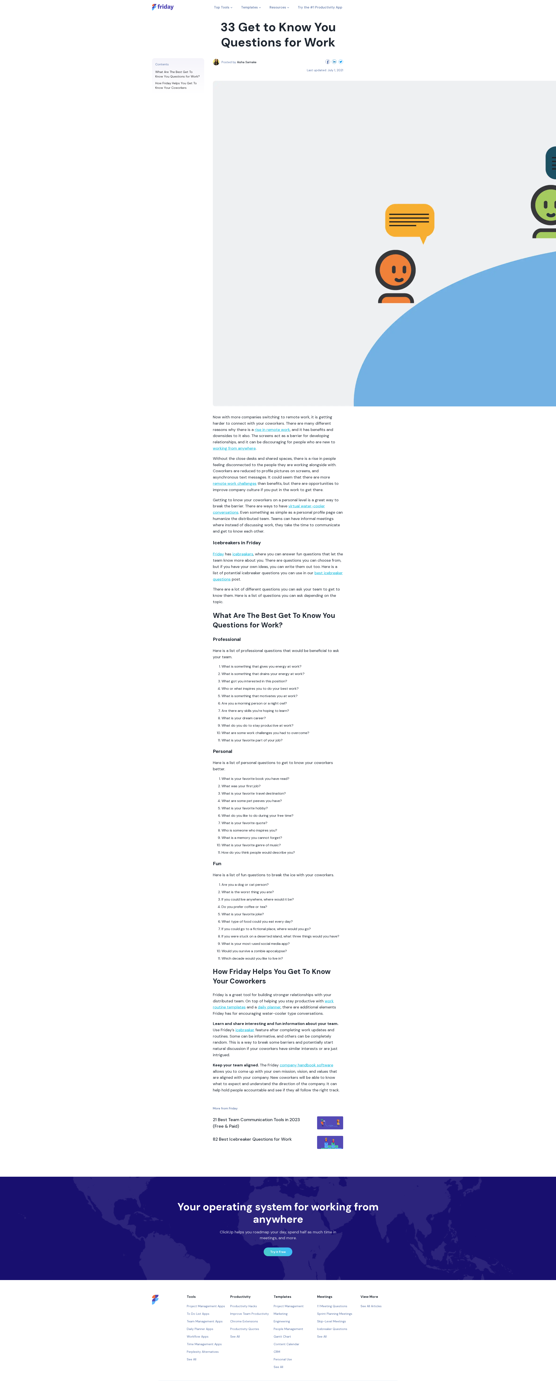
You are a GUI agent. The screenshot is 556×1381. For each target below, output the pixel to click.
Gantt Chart (282, 1336)
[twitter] (340, 62)
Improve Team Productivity (249, 1314)
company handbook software (306, 1065)
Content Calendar (286, 1344)
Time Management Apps (204, 1344)
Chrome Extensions (244, 1321)
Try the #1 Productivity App (320, 7)
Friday (218, 554)
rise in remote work (272, 429)
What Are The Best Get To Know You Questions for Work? (178, 74)
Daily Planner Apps (200, 1329)
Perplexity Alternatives (203, 1352)
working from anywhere (234, 448)
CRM (277, 1352)
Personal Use (283, 1359)
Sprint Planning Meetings (334, 1314)
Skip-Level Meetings (331, 1321)
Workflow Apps (197, 1336)
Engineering (282, 1321)
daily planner (269, 1007)
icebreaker (244, 1030)
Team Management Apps (205, 1321)
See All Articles (371, 1306)
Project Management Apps (206, 1306)
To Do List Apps (198, 1314)
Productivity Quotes (244, 1329)
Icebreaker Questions (332, 1329)
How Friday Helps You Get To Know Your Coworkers (176, 85)
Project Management (289, 1306)
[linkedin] (333, 62)
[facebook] (327, 62)
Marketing (281, 1314)
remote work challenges (234, 483)
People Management (288, 1329)
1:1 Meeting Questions (332, 1306)
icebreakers (242, 554)
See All (191, 1359)
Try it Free (278, 1252)
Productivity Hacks (243, 1306)
